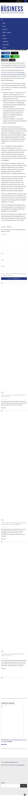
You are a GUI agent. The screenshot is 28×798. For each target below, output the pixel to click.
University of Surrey (20, 67)
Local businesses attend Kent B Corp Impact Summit (12, 654)
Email (2, 259)
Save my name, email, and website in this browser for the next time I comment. (13, 274)
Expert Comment (7, 32)
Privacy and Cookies (10, 762)
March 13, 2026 (5, 658)
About (4, 35)
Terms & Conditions (20, 765)
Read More (3, 668)
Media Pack (4, 744)
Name (3, 253)
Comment (4, 234)
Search (3, 783)
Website (3, 266)
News (4, 26)
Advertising (6, 44)
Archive (5, 38)
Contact (5, 47)
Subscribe (5, 41)
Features (5, 29)
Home (4, 23)
